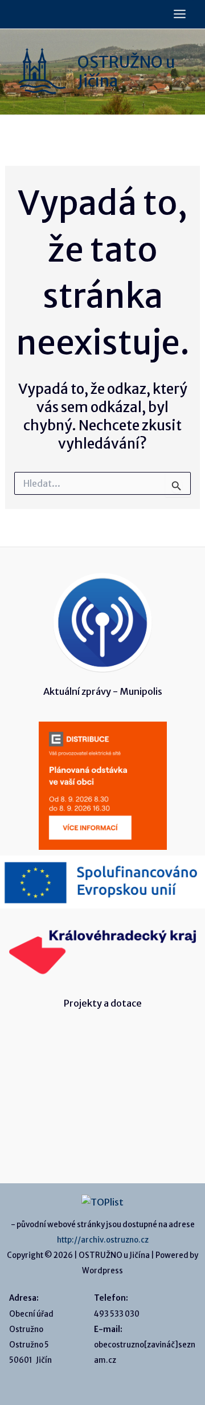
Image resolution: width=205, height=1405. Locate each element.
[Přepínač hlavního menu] (179, 14)
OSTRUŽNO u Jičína (126, 71)
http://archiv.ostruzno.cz (103, 1240)
